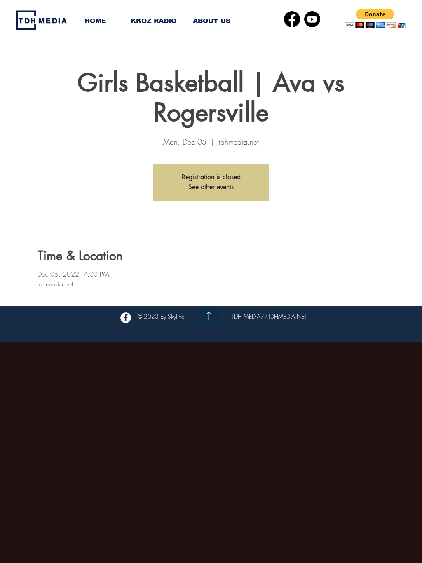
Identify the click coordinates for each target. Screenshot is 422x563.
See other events (211, 187)
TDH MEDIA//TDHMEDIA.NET (269, 316)
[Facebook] (292, 19)
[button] (375, 18)
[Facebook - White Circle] (125, 317)
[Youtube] (312, 19)
